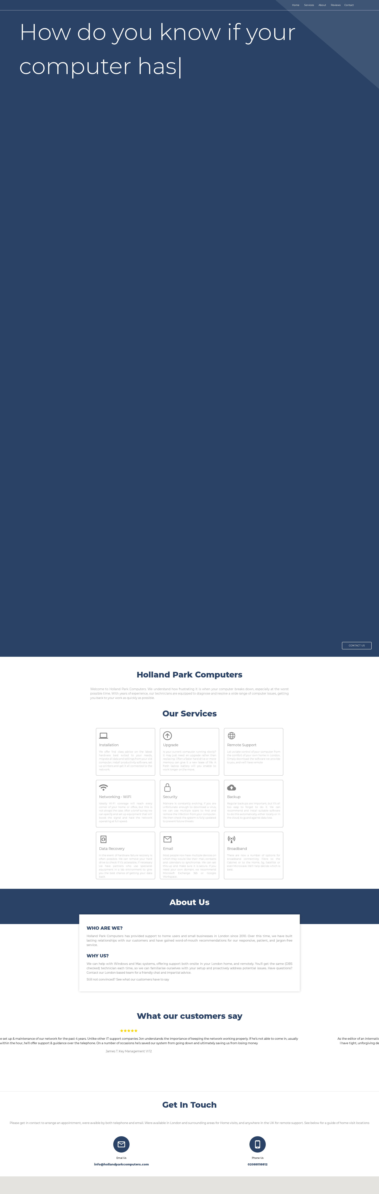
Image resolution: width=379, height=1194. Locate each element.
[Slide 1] (176, 1083)
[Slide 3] (187, 1083)
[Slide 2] (181, 1083)
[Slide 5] (197, 1083)
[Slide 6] (203, 1083)
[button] (28, 1058)
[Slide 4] (192, 1083)
